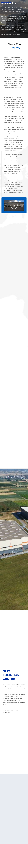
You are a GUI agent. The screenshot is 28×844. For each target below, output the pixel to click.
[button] (24, 2)
